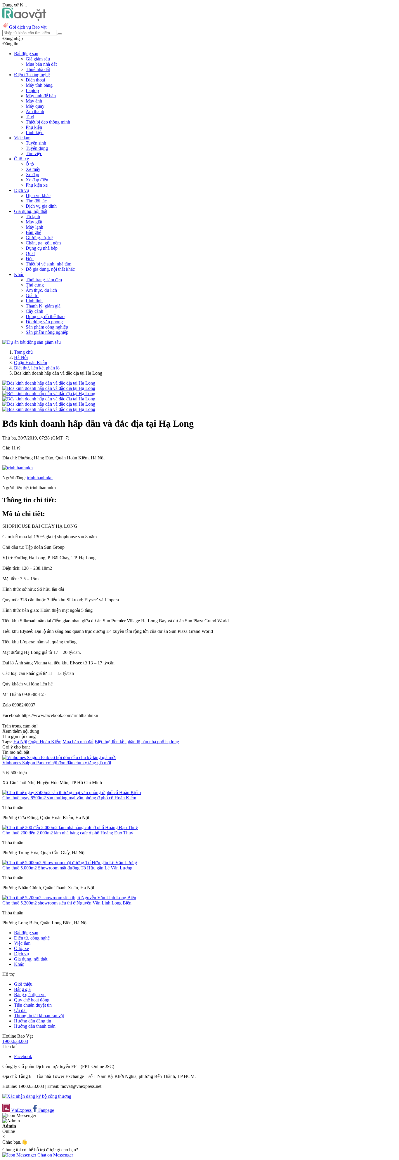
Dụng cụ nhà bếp (42, 248)
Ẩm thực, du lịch (41, 290)
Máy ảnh (34, 100)
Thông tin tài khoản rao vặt (39, 1015)
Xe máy (33, 169)
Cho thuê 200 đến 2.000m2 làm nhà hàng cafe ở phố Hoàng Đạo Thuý (67, 832)
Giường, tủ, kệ (39, 237)
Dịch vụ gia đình (41, 206)
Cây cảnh (34, 311)
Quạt (30, 253)
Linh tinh (34, 300)
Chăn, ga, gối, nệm (43, 242)
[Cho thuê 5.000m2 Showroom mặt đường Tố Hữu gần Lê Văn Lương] (69, 862)
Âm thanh (35, 111)
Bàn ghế (33, 232)
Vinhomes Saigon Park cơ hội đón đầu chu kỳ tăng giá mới (56, 762)
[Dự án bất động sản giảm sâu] (31, 342)
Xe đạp (32, 174)
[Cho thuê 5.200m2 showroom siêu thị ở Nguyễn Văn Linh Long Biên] (69, 897)
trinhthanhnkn (40, 477)
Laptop (32, 90)
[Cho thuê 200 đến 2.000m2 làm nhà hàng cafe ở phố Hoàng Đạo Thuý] (70, 827)
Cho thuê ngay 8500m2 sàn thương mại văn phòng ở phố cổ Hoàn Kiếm (69, 797)
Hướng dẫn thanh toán (34, 1026)
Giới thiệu (23, 984)
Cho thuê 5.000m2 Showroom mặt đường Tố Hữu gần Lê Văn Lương (67, 867)
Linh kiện (35, 132)
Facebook (23, 1056)
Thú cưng (35, 284)
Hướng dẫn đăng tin (32, 1020)
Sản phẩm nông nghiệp (47, 332)
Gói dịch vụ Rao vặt (27, 27)
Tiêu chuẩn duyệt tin (33, 1005)
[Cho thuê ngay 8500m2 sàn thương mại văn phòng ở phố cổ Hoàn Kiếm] (71, 792)
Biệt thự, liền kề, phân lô (37, 367)
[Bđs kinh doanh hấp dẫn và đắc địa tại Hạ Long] (48, 383)
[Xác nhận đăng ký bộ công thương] (36, 1096)
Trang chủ (23, 352)
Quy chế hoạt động (31, 999)
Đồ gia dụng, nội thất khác (50, 269)
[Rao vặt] (24, 19)
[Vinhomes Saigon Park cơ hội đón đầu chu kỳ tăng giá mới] (59, 757)
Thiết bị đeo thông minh (48, 121)
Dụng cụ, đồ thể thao (45, 316)
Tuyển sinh (36, 142)
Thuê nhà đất (38, 69)
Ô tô (30, 164)
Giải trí (32, 295)
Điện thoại (35, 79)
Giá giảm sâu (38, 58)
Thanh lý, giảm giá (43, 305)
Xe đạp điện (37, 179)
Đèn (30, 258)
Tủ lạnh (33, 216)
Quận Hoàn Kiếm (30, 362)
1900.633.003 (15, 1041)
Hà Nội (21, 357)
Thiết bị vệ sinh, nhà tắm (48, 263)
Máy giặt (34, 221)
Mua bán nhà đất (41, 64)
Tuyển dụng (37, 148)
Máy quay (35, 106)
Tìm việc (34, 153)
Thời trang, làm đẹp (44, 279)
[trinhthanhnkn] (17, 467)
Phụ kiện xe (37, 185)
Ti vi (30, 116)
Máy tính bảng (39, 85)
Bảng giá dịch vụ (30, 994)
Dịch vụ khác (38, 195)
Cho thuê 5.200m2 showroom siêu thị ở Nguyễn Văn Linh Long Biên (66, 902)
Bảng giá (22, 989)
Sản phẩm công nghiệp (47, 326)
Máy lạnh (34, 227)
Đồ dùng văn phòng (44, 321)
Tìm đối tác (36, 200)
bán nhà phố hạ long (160, 741)
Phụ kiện (34, 127)
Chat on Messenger (54, 1154)
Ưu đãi (20, 1010)
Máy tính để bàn (41, 95)
